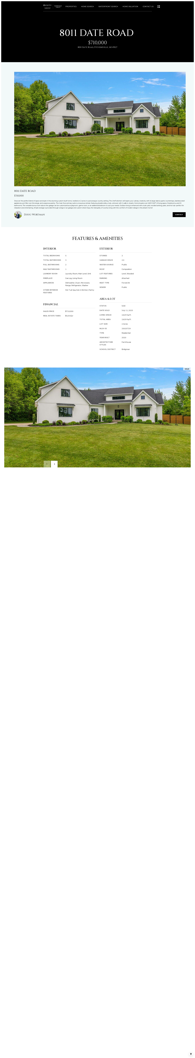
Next (54, 464)
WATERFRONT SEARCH (108, 7)
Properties (71, 7)
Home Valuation (130, 7)
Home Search (87, 7)
